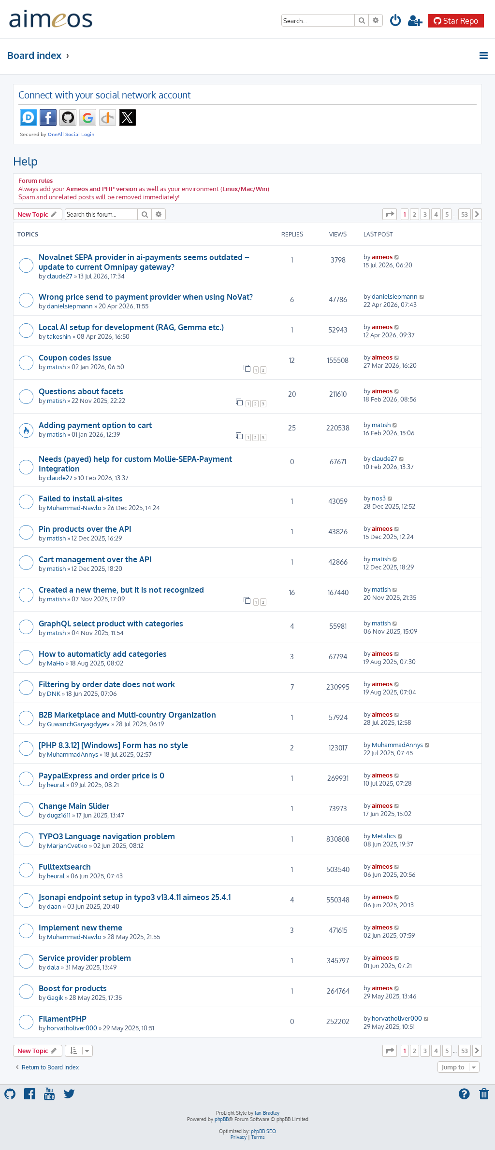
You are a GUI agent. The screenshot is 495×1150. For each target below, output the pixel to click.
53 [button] (464, 214)
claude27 (60, 276)
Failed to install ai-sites (81, 498)
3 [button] (425, 214)
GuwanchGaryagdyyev (78, 724)
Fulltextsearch (65, 867)
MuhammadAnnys (72, 754)
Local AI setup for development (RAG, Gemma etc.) (131, 327)
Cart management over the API (95, 559)
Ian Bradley (267, 1113)
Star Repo (460, 21)
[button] (389, 214)
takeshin (59, 336)
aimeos (382, 256)
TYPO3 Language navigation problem (107, 836)
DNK (53, 693)
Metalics (384, 835)
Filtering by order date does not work (107, 684)
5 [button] (447, 214)
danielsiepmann (70, 306)
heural (56, 784)
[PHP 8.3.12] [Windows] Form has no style (113, 745)
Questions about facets (81, 391)
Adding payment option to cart (95, 425)
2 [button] (414, 214)
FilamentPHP (63, 1019)
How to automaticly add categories (103, 654)
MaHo (55, 663)
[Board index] (50, 19)
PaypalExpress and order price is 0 (101, 775)
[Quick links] (484, 55)
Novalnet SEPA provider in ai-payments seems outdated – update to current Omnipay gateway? (144, 262)
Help (25, 160)
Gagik (55, 997)
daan (54, 906)
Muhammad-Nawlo (74, 507)
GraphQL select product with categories (111, 623)
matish (56, 366)
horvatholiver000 (72, 1028)
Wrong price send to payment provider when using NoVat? (146, 297)
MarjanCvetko (67, 845)
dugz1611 (59, 815)
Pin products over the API (85, 529)
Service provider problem (85, 958)
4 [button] (436, 214)
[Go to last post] (397, 256)
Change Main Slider (74, 806)
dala (53, 967)
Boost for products (73, 988)
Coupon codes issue (75, 357)
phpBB (222, 1119)
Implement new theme (80, 927)
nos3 (379, 498)
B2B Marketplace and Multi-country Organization (127, 715)
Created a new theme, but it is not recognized (121, 590)
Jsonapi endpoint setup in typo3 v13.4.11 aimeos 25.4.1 (135, 897)
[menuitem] (396, 21)
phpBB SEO (263, 1131)
